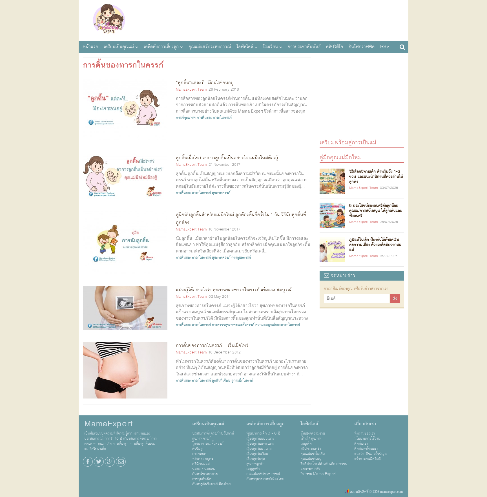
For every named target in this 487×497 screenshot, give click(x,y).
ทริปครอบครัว (310, 448)
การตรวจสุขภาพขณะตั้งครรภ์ (233, 325)
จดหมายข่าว (342, 276)
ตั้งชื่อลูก (198, 448)
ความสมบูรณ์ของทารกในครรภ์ (277, 325)
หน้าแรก (90, 46)
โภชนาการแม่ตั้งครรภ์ (207, 443)
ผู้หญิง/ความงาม (312, 433)
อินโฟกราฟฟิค (362, 46)
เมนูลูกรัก (253, 468)
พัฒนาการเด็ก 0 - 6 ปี (263, 433)
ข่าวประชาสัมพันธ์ (304, 46)
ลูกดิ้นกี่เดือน (221, 380)
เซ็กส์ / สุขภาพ (311, 438)
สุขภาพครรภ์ (221, 193)
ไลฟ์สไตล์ (244, 46)
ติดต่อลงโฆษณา (366, 448)
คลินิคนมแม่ (201, 463)
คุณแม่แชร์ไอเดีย (312, 453)
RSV (384, 46)
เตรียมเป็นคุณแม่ (119, 46)
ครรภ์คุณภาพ (186, 118)
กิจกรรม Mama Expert (318, 473)
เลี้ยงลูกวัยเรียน (257, 453)
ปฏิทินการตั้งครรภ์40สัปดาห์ (213, 433)
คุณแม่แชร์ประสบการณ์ (210, 46)
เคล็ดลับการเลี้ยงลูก (161, 46)
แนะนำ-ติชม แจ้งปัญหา (371, 453)
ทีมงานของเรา (364, 433)
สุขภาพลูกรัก (255, 463)
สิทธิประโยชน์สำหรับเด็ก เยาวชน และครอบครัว (323, 466)
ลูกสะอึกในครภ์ (242, 380)
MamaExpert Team (191, 89)
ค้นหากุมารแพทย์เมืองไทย (265, 479)
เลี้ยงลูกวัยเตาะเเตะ (260, 443)
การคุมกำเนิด (201, 479)
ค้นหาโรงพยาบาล (205, 473)
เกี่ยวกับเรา (365, 423)
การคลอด (199, 453)
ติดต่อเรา (361, 443)
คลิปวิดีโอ (334, 46)
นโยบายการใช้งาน (367, 438)
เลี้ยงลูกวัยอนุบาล (258, 448)
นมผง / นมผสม (203, 468)
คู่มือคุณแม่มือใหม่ (341, 157)
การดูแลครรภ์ (241, 257)
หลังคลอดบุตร (202, 458)
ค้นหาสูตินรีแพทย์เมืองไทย (211, 484)
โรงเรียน (270, 46)
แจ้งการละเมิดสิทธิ (367, 458)
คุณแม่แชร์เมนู (310, 458)
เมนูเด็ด (306, 443)
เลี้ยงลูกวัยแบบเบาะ (260, 438)
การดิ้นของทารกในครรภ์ (214, 118)
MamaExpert (109, 20)
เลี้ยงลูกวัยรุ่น (255, 458)
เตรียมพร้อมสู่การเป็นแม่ (348, 142)
